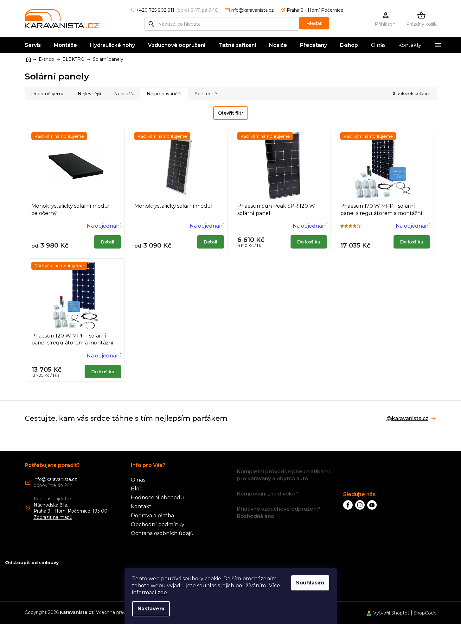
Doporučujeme (48, 94)
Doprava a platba (152, 516)
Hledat (314, 23)
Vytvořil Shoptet (391, 613)
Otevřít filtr (230, 113)
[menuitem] (32, 45)
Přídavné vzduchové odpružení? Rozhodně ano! (279, 512)
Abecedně (206, 94)
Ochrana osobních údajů (162, 533)
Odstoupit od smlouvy (32, 562)
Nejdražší (124, 94)
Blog (137, 489)
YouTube (372, 505)
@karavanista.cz (407, 418)
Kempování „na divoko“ (267, 494)
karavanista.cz (360, 505)
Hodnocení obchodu (157, 498)
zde (162, 592)
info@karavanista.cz (55, 479)
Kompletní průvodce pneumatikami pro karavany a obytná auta (283, 475)
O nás (138, 480)
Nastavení (151, 609)
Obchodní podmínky (157, 524)
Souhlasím (310, 583)
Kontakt (141, 506)
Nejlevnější (89, 94)
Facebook (348, 505)
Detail (107, 242)
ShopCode (425, 613)
